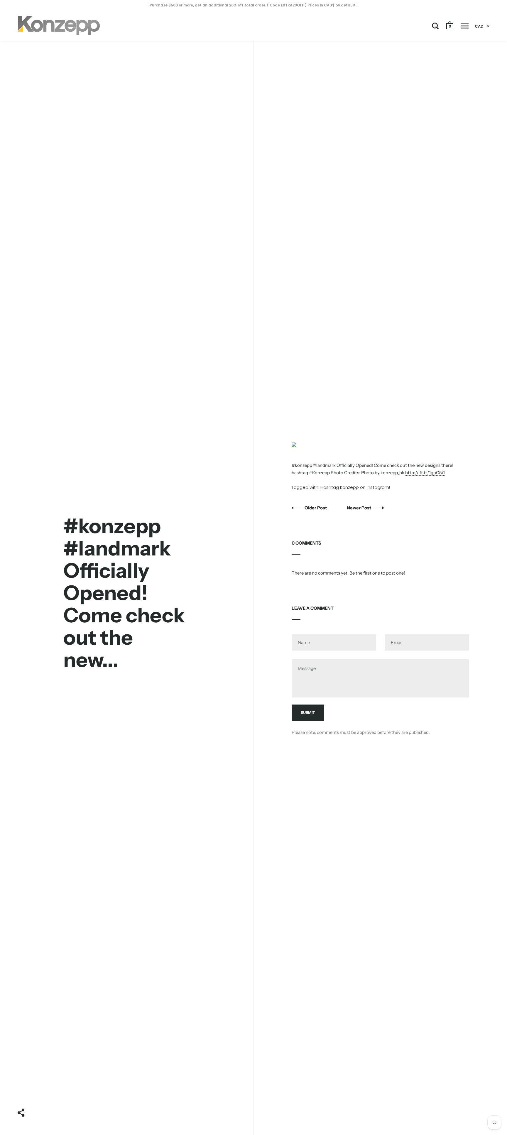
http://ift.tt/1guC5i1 (425, 472)
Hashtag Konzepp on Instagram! (355, 487)
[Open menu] (465, 26)
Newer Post (359, 508)
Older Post (316, 508)
